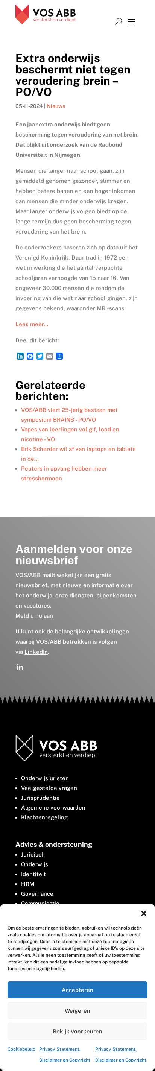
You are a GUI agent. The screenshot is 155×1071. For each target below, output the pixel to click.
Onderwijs (34, 864)
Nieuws (56, 106)
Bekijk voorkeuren (77, 1031)
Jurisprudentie (40, 798)
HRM (27, 884)
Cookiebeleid (21, 1049)
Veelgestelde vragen (49, 788)
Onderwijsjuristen (45, 778)
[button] (143, 913)
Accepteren (77, 990)
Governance (37, 893)
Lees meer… (31, 324)
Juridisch (33, 854)
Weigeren (77, 1010)
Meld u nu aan (34, 615)
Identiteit (33, 874)
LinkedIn (36, 652)
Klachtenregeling (44, 817)
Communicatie (40, 903)
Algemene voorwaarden (53, 807)
